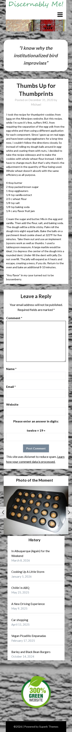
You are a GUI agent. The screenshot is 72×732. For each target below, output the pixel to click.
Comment (14, 318)
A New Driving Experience (28, 604)
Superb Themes (48, 726)
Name (11, 369)
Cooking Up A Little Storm (27, 571)
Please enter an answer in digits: (36, 421)
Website (12, 404)
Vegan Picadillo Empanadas (28, 635)
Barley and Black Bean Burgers (30, 652)
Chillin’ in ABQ (20, 587)
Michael (36, 104)
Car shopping (19, 620)
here (9, 118)
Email (11, 386)
